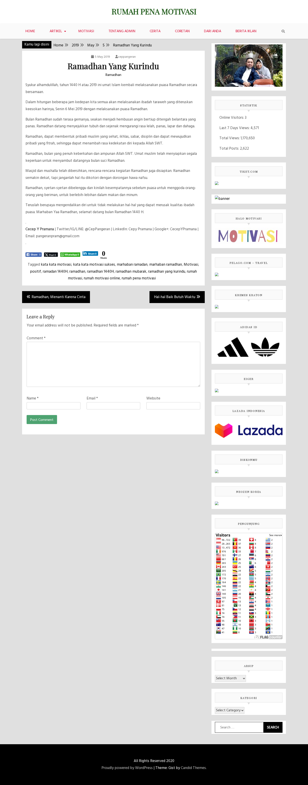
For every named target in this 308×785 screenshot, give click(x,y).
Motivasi (86, 31)
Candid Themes (193, 768)
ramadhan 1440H (100, 272)
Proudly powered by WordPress (127, 768)
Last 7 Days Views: (235, 128)
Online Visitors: (232, 118)
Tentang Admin (121, 31)
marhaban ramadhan (165, 265)
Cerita (155, 31)
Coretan (182, 31)
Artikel (56, 31)
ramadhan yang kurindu (166, 272)
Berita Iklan (246, 31)
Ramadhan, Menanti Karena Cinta (58, 297)
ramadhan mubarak (131, 272)
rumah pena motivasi (139, 278)
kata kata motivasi (56, 265)
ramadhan (77, 272)
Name (33, 398)
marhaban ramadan (132, 265)
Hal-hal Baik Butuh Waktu (174, 297)
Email (92, 398)
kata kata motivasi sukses (94, 265)
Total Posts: (229, 149)
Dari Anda (212, 31)
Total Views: (230, 138)
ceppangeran (127, 56)
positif (35, 272)
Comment (36, 338)
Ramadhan (113, 75)
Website (153, 398)
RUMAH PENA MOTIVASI (154, 11)
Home (30, 31)
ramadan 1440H (55, 272)
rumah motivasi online (102, 278)
